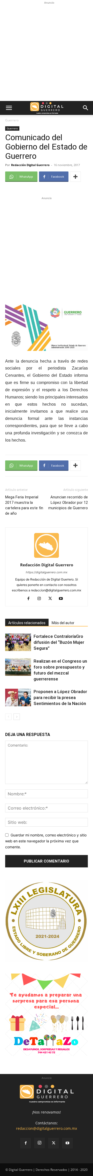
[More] (75, 176)
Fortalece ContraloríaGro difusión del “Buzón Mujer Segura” (59, 642)
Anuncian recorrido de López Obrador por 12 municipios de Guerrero (68, 502)
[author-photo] (46, 557)
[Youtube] (63, 599)
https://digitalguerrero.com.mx (46, 572)
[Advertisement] (46, 51)
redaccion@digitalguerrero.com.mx (46, 1128)
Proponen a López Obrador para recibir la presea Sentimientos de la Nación (60, 697)
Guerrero (12, 120)
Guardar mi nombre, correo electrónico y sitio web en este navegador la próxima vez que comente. (46, 841)
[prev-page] (8, 717)
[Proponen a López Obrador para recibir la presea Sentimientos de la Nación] (18, 698)
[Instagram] (41, 599)
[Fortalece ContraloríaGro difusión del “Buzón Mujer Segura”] (18, 642)
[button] (9, 108)
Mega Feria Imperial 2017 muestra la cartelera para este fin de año (24, 505)
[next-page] (16, 717)
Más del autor (63, 623)
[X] (52, 599)
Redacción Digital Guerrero (30, 165)
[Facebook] (30, 599)
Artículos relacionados (26, 623)
